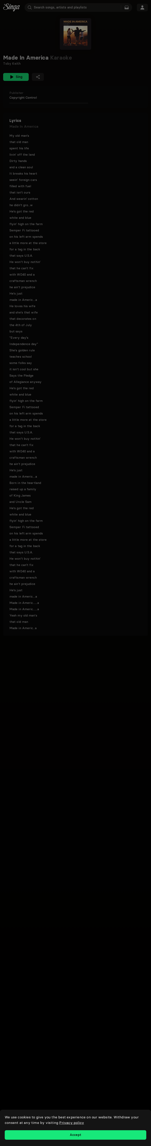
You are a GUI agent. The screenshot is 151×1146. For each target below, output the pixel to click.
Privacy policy (71, 1122)
